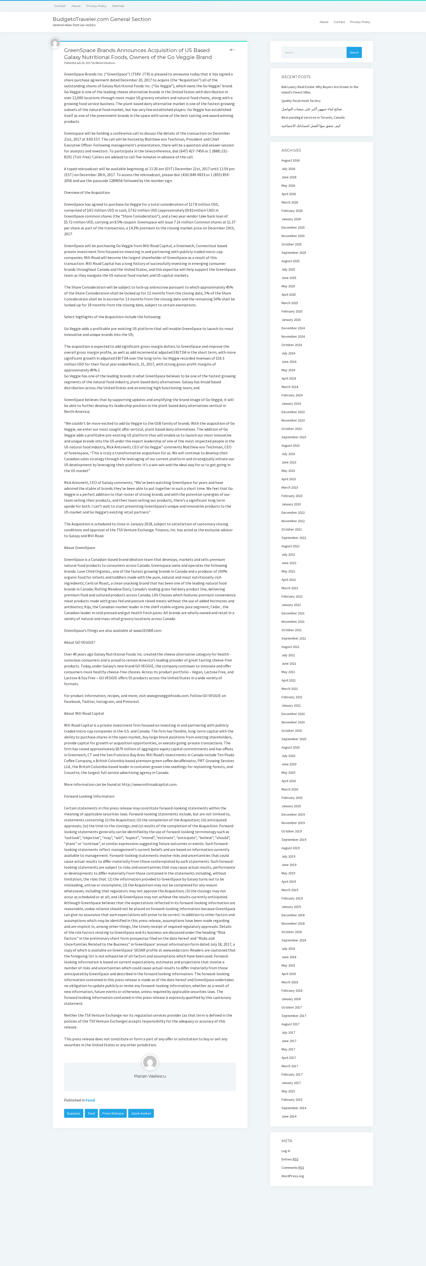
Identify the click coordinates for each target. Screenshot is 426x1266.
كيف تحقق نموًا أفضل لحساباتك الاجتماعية (311, 126)
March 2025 (290, 303)
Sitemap (118, 6)
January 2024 (291, 403)
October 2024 (292, 345)
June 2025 (289, 277)
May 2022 (288, 571)
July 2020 (288, 755)
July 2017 (288, 1032)
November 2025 (293, 236)
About (76, 6)
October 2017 (292, 1007)
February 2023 (292, 496)
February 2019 (292, 898)
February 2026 (292, 210)
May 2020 (288, 772)
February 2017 (292, 1074)
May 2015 (288, 1091)
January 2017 (291, 1083)
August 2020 (291, 747)
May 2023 (288, 470)
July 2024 (288, 353)
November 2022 (293, 521)
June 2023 (289, 462)
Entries (290, 1159)
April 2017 (289, 1057)
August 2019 (291, 848)
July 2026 (288, 168)
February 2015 (292, 1099)
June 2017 (289, 1041)
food (91, 1113)
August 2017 (291, 1024)
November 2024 (293, 336)
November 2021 (293, 621)
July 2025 (288, 269)
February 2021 (292, 697)
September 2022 (294, 537)
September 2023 (294, 437)
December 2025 (293, 227)
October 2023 (292, 428)
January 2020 (291, 806)
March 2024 (290, 387)
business (73, 1113)
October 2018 (292, 932)
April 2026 (289, 194)
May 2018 (288, 965)
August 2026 (291, 160)
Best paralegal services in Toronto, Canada (313, 117)
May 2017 (288, 1049)
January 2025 (291, 319)
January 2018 (291, 999)
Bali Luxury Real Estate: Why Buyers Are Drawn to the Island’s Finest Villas (320, 89)
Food (90, 1100)
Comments (293, 1167)
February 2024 (292, 395)
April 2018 (289, 974)
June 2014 (289, 1116)
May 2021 (288, 672)
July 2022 (288, 554)
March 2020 (290, 789)
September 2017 (294, 1015)
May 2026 (288, 185)
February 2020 (292, 797)
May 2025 (288, 286)
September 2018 (294, 940)
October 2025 (292, 244)
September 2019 (294, 839)
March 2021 (290, 688)
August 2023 (291, 445)
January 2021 (291, 705)
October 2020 (292, 730)
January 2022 (291, 605)
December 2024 (293, 328)
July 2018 (288, 948)
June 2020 (289, 764)
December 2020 (293, 714)
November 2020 (293, 722)
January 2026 (291, 219)
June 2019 (289, 864)
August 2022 (291, 546)
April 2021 (289, 680)
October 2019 (292, 831)
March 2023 (290, 487)
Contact (60, 6)
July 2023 (288, 454)
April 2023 (289, 479)
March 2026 (290, 202)
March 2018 (290, 982)
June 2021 (289, 663)
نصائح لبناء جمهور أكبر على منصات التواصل (312, 109)
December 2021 (293, 613)
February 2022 (292, 596)
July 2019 (288, 856)
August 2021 (291, 646)
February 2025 (292, 311)
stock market (141, 1113)
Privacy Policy (96, 6)
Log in (286, 1151)
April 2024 (289, 378)
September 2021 (294, 638)
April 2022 (289, 579)
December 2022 (293, 512)
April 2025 (289, 294)
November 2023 (293, 420)
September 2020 (294, 739)
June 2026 (289, 177)
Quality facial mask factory (301, 100)
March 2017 (290, 1066)
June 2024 (289, 361)
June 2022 (289, 563)
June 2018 (289, 957)
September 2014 (294, 1108)
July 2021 (288, 655)
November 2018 (293, 923)
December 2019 (293, 814)
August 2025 (291, 261)
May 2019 (288, 873)
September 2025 (294, 252)
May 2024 (288, 370)
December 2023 (293, 412)
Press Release (113, 1113)
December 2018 (293, 915)
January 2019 (291, 906)
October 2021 (292, 630)
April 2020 (289, 781)
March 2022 (290, 588)
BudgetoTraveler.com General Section (102, 19)
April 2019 (289, 881)
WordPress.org (293, 1176)
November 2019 (293, 823)
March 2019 (290, 890)
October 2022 (292, 529)
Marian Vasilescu (150, 1076)
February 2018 (292, 990)
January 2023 (291, 504)
